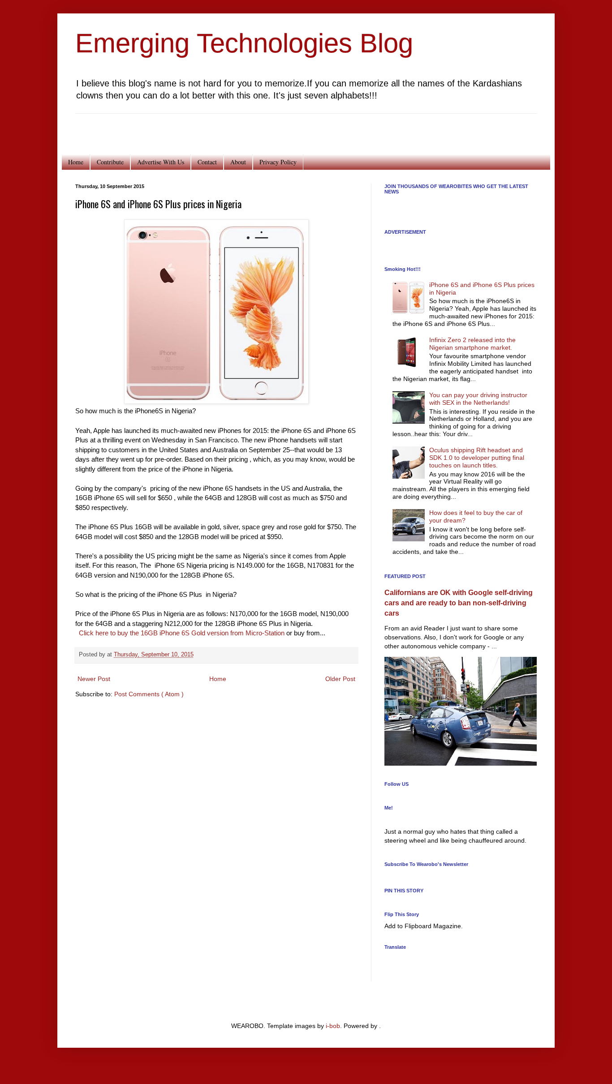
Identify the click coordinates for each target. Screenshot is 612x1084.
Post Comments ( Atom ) (149, 694)
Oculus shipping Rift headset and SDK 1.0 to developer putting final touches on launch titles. (476, 457)
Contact (207, 162)
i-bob (333, 1025)
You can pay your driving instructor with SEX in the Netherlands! (478, 398)
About (238, 162)
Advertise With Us (160, 162)
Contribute (110, 162)
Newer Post (94, 678)
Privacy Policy (278, 162)
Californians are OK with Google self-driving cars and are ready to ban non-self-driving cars (458, 602)
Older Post (340, 678)
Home (75, 162)
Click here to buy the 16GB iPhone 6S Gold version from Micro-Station (181, 633)
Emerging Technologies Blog (244, 43)
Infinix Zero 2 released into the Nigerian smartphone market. (472, 343)
